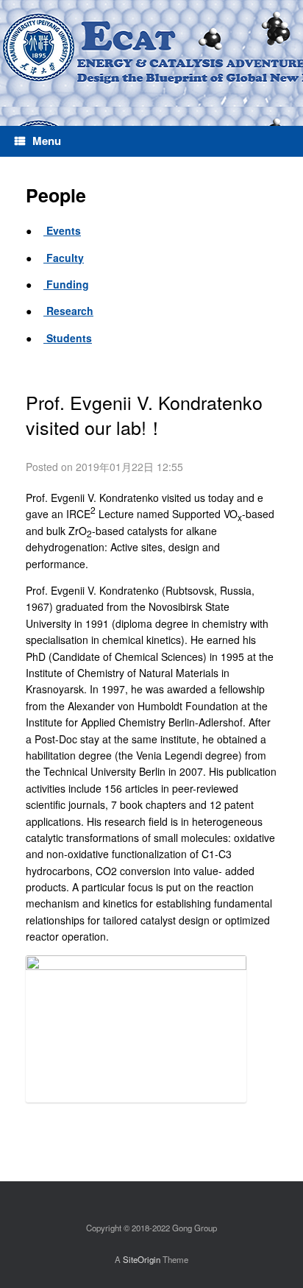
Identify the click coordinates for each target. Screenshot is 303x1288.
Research (68, 310)
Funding (66, 284)
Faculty (63, 257)
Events (62, 230)
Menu (46, 140)
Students (67, 337)
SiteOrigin (141, 1259)
